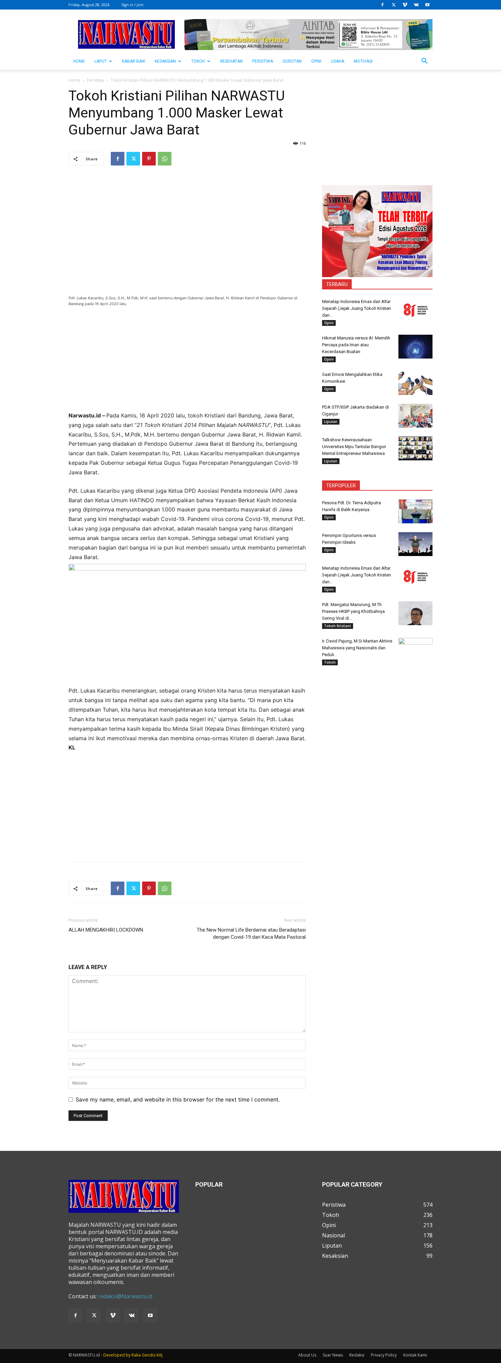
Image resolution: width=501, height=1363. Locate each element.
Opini (316, 61)
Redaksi (356, 1355)
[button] (424, 61)
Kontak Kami (415, 1355)
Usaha (337, 61)
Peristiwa (262, 61)
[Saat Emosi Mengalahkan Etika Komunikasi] (415, 383)
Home (74, 80)
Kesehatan (231, 61)
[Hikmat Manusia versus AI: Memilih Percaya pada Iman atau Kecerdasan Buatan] (415, 347)
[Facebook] (382, 5)
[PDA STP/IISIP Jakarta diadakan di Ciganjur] (415, 416)
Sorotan (292, 61)
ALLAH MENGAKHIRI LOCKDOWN (106, 930)
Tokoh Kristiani (337, 625)
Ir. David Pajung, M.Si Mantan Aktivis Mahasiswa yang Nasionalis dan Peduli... (357, 647)
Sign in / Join (132, 4)
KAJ (159, 1355)
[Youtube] (427, 5)
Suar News (333, 1355)
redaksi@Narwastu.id (125, 1296)
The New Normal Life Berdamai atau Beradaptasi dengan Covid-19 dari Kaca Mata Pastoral (251, 933)
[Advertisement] (187, 363)
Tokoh (198, 61)
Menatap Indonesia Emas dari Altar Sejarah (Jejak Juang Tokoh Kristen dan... (356, 308)
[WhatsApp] (164, 158)
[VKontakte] (416, 5)
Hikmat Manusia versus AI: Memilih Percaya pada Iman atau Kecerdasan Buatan (356, 344)
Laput (100, 61)
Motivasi (363, 61)
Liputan (330, 421)
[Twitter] (394, 5)
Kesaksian (165, 61)
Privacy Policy (384, 1355)
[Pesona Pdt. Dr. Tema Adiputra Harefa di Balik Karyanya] (415, 511)
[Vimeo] (405, 5)
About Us (307, 1355)
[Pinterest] (149, 158)
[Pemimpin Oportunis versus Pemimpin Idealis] (415, 544)
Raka (136, 1355)
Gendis (148, 1355)
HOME (79, 61)
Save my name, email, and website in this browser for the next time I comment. (178, 1099)
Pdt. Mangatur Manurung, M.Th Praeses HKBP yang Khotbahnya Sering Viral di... (353, 611)
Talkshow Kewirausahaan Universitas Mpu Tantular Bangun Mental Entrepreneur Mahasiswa (354, 446)
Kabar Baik (133, 61)
